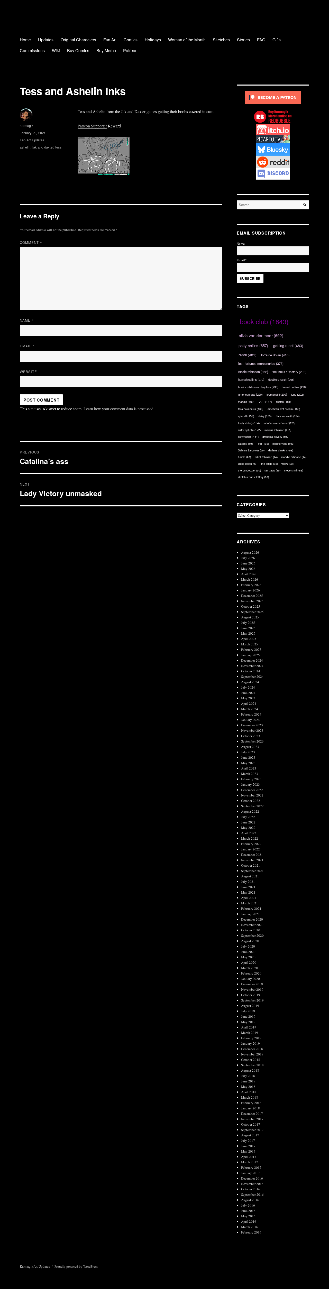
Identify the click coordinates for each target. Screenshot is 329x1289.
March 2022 (249, 838)
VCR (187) (265, 402)
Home (25, 40)
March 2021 (249, 903)
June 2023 (248, 757)
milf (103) (263, 444)
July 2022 (248, 816)
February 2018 (251, 1102)
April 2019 (248, 1027)
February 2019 (251, 1038)
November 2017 (252, 1119)
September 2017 (252, 1129)
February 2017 (251, 1167)
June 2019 (248, 1016)
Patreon (130, 50)
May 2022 (248, 827)
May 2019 (248, 1021)
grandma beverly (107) (275, 437)
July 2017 (248, 1140)
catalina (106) (246, 444)
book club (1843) (264, 321)
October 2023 (250, 736)
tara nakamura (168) (250, 409)
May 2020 (248, 957)
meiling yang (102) (283, 444)
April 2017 (248, 1156)
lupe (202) (297, 394)
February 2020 (251, 973)
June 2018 (248, 1081)
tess (58, 147)
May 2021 (248, 892)
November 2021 (252, 860)
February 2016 (251, 1232)
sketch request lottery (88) (253, 477)
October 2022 (250, 800)
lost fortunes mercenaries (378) (261, 363)
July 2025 (248, 622)
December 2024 (252, 660)
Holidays (153, 40)
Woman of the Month (187, 40)
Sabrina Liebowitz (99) (251, 450)
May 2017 (248, 1151)
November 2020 (252, 924)
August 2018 (250, 1070)
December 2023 (252, 725)
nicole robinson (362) (253, 371)
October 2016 (250, 1189)
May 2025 (248, 633)
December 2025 (252, 595)
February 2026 (251, 584)
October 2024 (250, 671)
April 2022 (248, 833)
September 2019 (252, 1000)
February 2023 (251, 779)
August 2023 (250, 746)
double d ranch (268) (281, 379)
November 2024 (252, 665)
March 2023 (249, 773)
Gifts (276, 40)
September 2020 (252, 935)
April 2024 (248, 703)
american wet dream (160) (284, 409)
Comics (131, 40)
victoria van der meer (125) (279, 423)
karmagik (26, 125)
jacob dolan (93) (247, 464)
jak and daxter (42, 147)
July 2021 (248, 881)
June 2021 (248, 887)
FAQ (261, 40)
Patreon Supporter (92, 125)
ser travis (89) (272, 470)
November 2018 (252, 1054)
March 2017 (249, 1162)
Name (27, 320)
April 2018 (248, 1092)
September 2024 (252, 676)
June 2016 (248, 1210)
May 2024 (248, 698)
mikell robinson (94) (266, 457)
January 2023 (250, 784)
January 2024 (250, 719)
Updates (45, 40)
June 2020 (248, 951)
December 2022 (252, 789)
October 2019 (250, 995)
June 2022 (248, 822)
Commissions (32, 50)
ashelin (25, 147)
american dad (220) (250, 394)
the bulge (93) (269, 464)
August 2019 (250, 1005)
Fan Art (109, 40)
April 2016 (248, 1221)
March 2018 (249, 1097)
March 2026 (249, 579)
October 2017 (250, 1124)
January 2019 (250, 1043)
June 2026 (248, 563)
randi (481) (248, 354)
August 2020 (250, 941)
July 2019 (248, 1011)
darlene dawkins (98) (280, 450)
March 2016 (249, 1227)
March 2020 (249, 968)
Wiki (56, 50)
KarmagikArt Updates (35, 1266)
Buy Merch (106, 50)
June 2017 (248, 1146)
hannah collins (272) (251, 379)
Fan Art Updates (32, 139)
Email (27, 346)
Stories (243, 40)
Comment (31, 242)
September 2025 (252, 611)
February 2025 (251, 649)
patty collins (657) (253, 345)
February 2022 (251, 843)
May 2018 (248, 1086)
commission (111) (248, 437)
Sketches (221, 40)
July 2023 (248, 752)
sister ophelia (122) (249, 430)
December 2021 (252, 854)
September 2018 (252, 1065)
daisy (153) (265, 416)
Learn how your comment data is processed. (119, 408)
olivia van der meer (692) (261, 335)
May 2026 (248, 568)
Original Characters (78, 40)
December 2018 (252, 1048)
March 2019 (249, 1032)
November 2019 (252, 989)
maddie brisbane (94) (293, 457)
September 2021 (252, 870)
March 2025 (249, 644)
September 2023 (252, 741)
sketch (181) (283, 402)
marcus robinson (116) (277, 430)
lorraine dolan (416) (275, 355)
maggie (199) (246, 402)
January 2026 (250, 590)
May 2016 (248, 1216)
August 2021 (250, 876)
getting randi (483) (288, 345)
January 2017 (250, 1173)
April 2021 (248, 897)
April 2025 (248, 638)
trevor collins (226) (294, 387)
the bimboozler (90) (249, 470)
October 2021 (250, 865)
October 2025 (250, 606)
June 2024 (248, 692)
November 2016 (252, 1183)
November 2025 (252, 601)
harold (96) (244, 457)
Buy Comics (78, 50)
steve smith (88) (293, 470)
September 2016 (252, 1194)
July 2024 (248, 687)
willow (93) (287, 464)
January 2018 (250, 1108)
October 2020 (250, 930)
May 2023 (248, 763)
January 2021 (250, 914)
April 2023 (248, 768)
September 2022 (252, 806)
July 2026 (248, 557)
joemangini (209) (277, 394)
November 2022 (252, 795)
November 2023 (252, 730)
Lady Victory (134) (249, 423)
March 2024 (249, 709)
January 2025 (250, 655)
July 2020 (248, 946)
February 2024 (251, 714)
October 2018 (250, 1059)
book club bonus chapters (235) (258, 387)
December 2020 (252, 919)
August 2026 (250, 552)
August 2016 (250, 1200)
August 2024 (250, 682)
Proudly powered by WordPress (76, 1266)
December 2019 (252, 984)
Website (28, 371)
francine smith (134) (287, 416)
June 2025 (248, 628)
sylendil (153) (246, 416)
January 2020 (250, 978)
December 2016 (252, 1178)
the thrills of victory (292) (289, 371)
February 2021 (251, 908)
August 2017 (250, 1135)
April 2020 (248, 962)
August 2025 (250, 617)
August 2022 (250, 811)
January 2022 (250, 849)
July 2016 (248, 1205)
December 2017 (252, 1113)
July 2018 (248, 1075)
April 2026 (248, 574)
